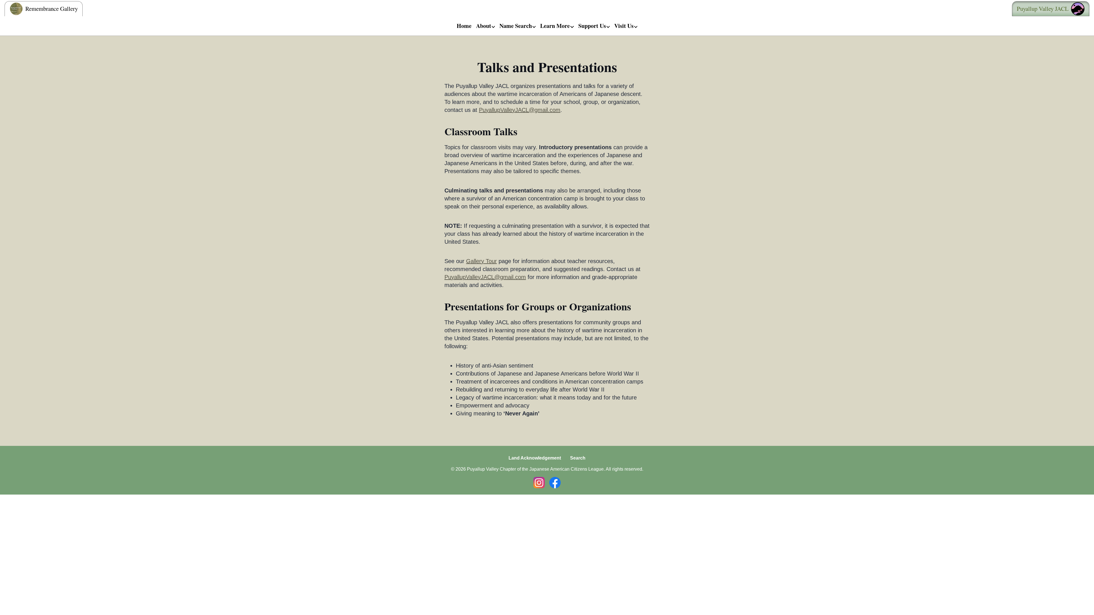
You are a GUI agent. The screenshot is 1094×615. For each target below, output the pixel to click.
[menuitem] (464, 26)
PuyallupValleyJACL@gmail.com (519, 110)
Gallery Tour (481, 261)
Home (464, 26)
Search (577, 458)
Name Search (515, 26)
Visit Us (624, 26)
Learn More (555, 26)
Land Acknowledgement (535, 458)
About (483, 26)
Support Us (592, 26)
